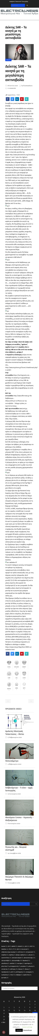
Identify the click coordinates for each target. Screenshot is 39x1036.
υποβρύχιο (19, 975)
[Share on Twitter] (12, 100)
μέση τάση (5, 966)
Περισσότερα (27, 1030)
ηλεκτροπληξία (6, 960)
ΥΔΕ (19, 949)
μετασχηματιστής (14, 966)
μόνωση (31, 966)
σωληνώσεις (5, 975)
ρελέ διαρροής (20, 972)
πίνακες (27, 969)
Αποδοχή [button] (19, 1030)
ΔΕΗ (27, 946)
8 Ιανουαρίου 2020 (13, 824)
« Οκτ (3, 1022)
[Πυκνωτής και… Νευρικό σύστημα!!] (19, 837)
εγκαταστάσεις (6, 957)
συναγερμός (29, 972)
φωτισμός (4, 977)
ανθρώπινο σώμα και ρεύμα (9, 952)
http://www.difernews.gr (21, 396)
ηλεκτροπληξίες (17, 960)
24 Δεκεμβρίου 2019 (14, 853)
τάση (12, 975)
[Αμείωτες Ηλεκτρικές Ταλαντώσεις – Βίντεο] (19, 721)
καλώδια (13, 963)
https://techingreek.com (21, 375)
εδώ (12, 339)
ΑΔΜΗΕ (14, 946)
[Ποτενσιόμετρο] (19, 751)
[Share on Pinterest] (22, 100)
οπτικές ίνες (5, 969)
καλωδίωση (5, 963)
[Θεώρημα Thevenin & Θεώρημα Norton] (19, 867)
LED (9, 946)
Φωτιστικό (25, 949)
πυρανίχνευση (5, 972)
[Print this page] (26, 100)
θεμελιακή (26, 960)
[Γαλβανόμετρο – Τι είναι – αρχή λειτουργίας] (19, 778)
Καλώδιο (4, 949)
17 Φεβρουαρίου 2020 (14, 737)
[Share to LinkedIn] (17, 100)
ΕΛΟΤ (32, 946)
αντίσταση (21, 952)
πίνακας (21, 969)
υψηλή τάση (27, 975)
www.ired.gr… (23, 408)
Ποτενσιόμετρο (11, 761)
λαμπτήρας (28, 963)
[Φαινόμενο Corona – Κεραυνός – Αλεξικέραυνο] (19, 807)
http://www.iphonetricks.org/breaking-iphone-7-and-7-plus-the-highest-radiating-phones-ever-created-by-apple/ (20, 157)
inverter (4, 946)
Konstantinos (27, 86)
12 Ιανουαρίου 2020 (14, 794)
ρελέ (13, 972)
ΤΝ (10, 949)
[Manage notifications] (3, 1032)
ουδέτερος (14, 969)
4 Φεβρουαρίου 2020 (14, 764)
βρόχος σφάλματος (22, 955)
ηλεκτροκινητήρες (29, 957)
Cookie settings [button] (27, 1027)
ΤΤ (14, 949)
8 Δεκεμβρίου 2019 (13, 883)
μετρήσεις (24, 966)
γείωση (31, 955)
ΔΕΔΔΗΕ (21, 946)
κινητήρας (20, 963)
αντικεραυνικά (30, 952)
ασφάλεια (4, 955)
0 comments (12, 88)
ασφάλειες (12, 955)
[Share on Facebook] (8, 100)
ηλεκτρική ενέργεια (17, 957)
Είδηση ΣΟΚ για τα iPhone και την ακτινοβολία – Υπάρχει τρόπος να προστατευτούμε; (16, 403)
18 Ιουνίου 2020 (12, 86)
